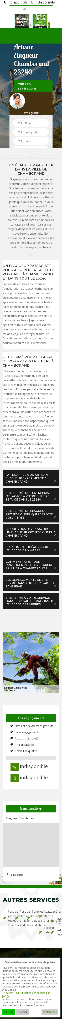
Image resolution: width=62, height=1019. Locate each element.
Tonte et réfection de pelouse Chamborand (33, 918)
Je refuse (23, 1012)
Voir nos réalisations (27, 86)
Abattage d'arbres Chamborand (45, 916)
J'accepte (9, 1012)
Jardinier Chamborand (57, 932)
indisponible (17, 2)
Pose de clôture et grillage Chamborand (21, 918)
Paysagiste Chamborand (57, 921)
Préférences (50, 1012)
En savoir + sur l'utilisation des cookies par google (26, 994)
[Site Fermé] (31, 9)
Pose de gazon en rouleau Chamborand (9, 918)
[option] (27, 22)
